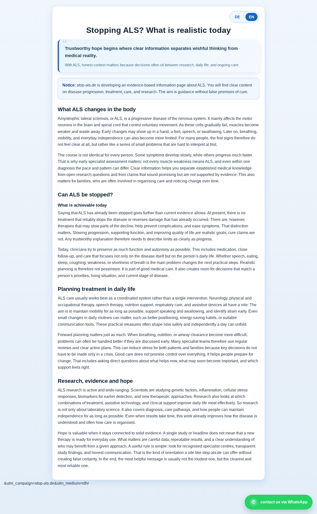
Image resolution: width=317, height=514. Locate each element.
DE (237, 17)
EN (251, 17)
